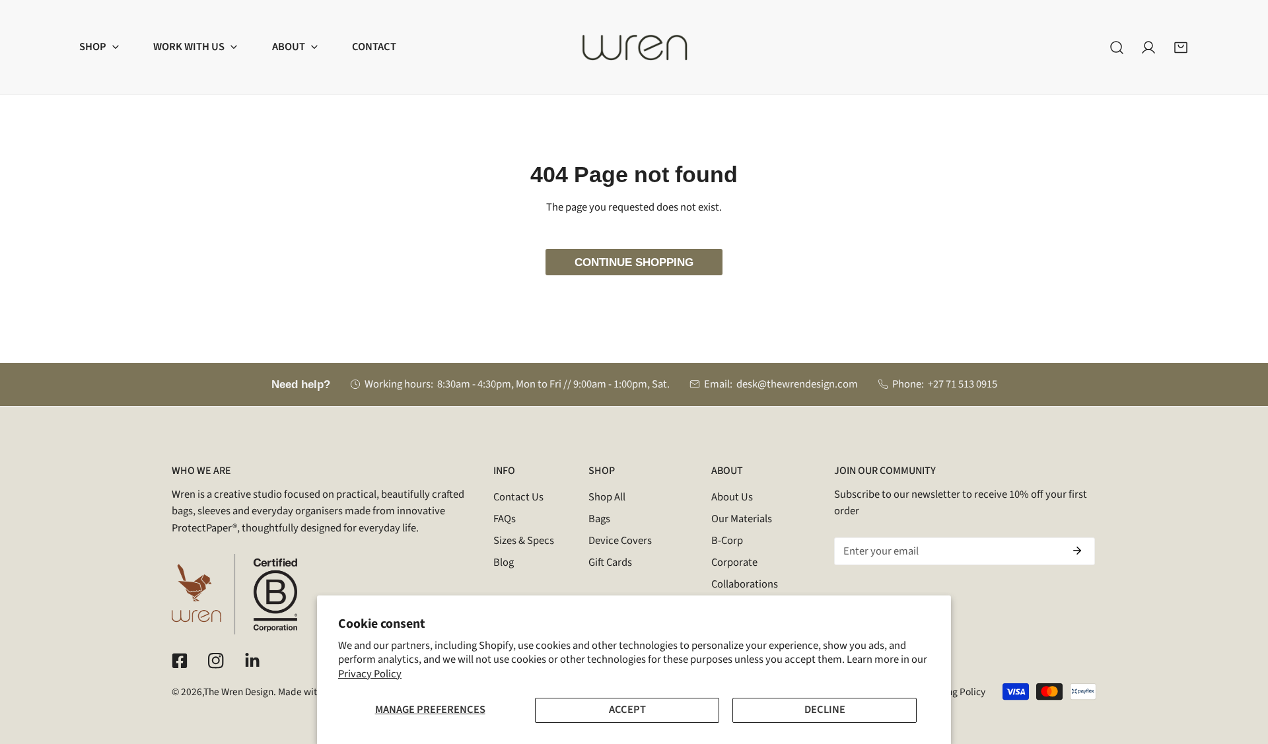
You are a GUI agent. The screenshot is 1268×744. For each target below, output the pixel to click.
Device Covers (620, 541)
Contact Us (518, 497)
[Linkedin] (252, 661)
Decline (824, 710)
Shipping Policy (952, 692)
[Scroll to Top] (1242, 672)
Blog (503, 562)
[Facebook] (180, 661)
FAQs (504, 519)
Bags (599, 519)
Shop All (606, 497)
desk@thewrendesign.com (797, 384)
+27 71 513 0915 (962, 384)
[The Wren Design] (634, 47)
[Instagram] (215, 661)
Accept (627, 710)
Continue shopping (634, 262)
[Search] (1117, 47)
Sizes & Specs (523, 541)
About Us (732, 497)
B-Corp (727, 541)
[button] (99, 47)
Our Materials (741, 519)
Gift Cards (610, 562)
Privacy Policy (370, 674)
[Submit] (1077, 550)
